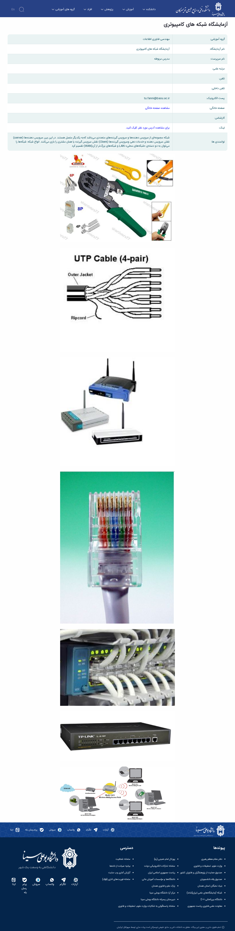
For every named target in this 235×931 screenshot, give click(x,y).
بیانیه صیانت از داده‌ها (119, 866)
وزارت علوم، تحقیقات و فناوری (208, 866)
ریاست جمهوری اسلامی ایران (161, 873)
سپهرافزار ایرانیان (123, 927)
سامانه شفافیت (123, 859)
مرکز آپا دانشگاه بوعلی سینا (162, 893)
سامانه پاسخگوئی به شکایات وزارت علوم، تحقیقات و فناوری (146, 906)
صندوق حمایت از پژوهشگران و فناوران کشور (201, 873)
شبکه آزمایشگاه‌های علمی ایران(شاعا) (204, 893)
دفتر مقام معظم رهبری (211, 859)
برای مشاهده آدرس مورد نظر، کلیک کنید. (148, 128)
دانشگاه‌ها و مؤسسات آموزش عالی (158, 879)
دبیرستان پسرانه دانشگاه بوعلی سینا (158, 899)
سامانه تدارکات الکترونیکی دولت (159, 866)
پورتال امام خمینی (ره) (164, 859)
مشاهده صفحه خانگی (157, 108)
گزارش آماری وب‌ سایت (119, 873)
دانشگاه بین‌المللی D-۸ (211, 899)
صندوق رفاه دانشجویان (211, 879)
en (13, 9)
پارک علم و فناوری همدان (163, 886)
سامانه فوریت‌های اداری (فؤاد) (116, 879)
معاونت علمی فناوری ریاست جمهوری (204, 906)
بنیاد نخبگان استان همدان (210, 886)
